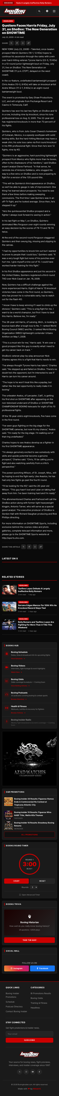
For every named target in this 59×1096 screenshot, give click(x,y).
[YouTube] (32, 1071)
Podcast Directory (14, 1006)
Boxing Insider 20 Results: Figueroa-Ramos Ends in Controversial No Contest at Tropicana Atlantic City (34, 802)
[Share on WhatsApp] (22, 43)
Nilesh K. (37, 1089)
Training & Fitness (39, 1003)
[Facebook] (39, 1071)
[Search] (40, 11)
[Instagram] (26, 1071)
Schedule (10, 1002)
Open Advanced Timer (30, 895)
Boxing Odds (37, 998)
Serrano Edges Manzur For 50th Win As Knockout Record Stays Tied (37, 606)
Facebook (43, 968)
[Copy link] (28, 43)
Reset (42, 881)
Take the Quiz (30, 940)
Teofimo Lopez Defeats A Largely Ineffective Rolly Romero (34, 589)
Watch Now (15, 672)
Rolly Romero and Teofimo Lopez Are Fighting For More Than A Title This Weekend (36, 625)
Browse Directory (18, 699)
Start (16, 881)
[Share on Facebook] (17, 43)
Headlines (8, 21)
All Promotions (29, 835)
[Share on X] (11, 43)
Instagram (17, 968)
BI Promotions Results (41, 993)
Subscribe (29, 1040)
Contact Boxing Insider (16, 1011)
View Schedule (17, 659)
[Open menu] (54, 11)
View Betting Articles (19, 686)
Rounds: (26, 887)
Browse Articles (17, 713)
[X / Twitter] (19, 1071)
